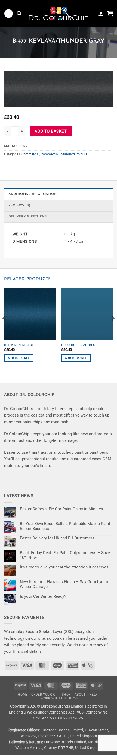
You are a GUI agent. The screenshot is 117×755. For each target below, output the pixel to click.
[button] (8, 13)
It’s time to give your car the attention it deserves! (65, 567)
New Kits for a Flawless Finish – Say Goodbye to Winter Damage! (64, 584)
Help (93, 694)
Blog (73, 698)
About (80, 694)
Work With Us (53, 698)
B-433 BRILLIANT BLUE (79, 345)
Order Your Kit (44, 694)
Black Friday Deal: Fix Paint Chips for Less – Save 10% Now (65, 555)
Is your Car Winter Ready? (43, 596)
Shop (66, 694)
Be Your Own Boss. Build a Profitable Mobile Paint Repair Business (65, 526)
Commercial (30, 154)
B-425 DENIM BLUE (19, 345)
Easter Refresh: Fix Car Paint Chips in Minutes (61, 509)
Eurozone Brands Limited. (62, 706)
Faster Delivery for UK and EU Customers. (58, 538)
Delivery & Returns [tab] (27, 216)
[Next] (112, 329)
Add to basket (51, 131)
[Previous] (4, 329)
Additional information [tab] (32, 194)
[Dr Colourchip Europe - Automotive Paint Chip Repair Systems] (58, 13)
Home (22, 694)
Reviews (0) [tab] (19, 205)
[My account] (101, 14)
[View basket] (110, 14)
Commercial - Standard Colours (64, 154)
